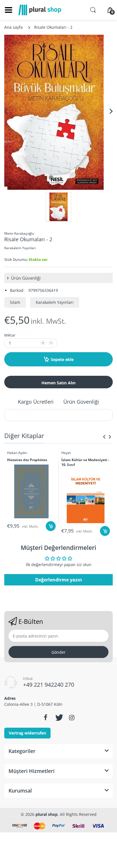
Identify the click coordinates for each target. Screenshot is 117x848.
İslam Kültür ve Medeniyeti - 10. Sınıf (85, 462)
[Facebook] (45, 717)
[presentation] (104, 436)
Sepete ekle (62, 359)
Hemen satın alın (58, 382)
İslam (15, 302)
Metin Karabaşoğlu (19, 233)
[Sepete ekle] (51, 526)
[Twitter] (58, 717)
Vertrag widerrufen (27, 733)
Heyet (66, 452)
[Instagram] (71, 717)
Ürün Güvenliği (25, 278)
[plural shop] (39, 10)
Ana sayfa (13, 27)
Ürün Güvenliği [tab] (81, 401)
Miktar (9, 335)
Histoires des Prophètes (27, 460)
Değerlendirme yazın (58, 580)
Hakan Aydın (17, 452)
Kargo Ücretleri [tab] (36, 401)
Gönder (58, 652)
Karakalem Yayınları (20, 247)
